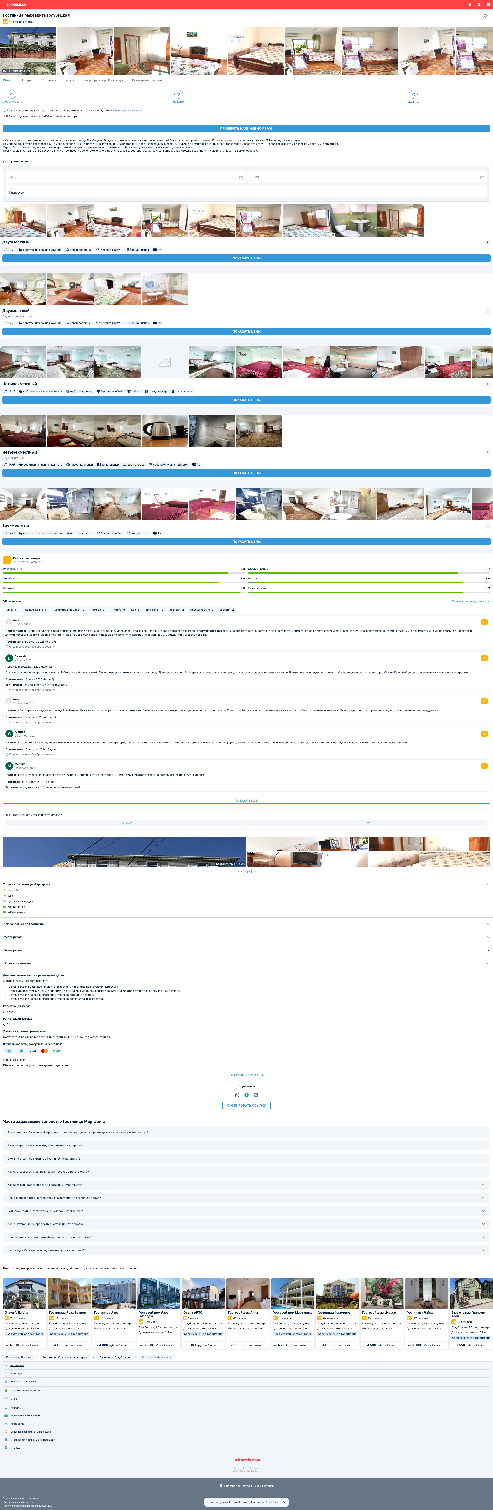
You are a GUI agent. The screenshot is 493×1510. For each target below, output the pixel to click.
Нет (367, 822)
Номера (26, 80)
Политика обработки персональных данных (27, 1505)
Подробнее (272, 1502)
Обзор (7, 80)
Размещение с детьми (147, 80)
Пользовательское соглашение (20, 1498)
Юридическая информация (18, 1502)
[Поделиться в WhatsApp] (237, 1095)
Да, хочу (126, 822)
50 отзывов (48, 80)
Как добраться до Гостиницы (103, 80)
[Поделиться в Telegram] (246, 1095)
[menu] (488, 4)
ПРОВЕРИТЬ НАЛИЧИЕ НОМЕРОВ (246, 128)
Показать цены (247, 258)
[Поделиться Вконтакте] (255, 1095)
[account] (479, 4)
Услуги (69, 80)
